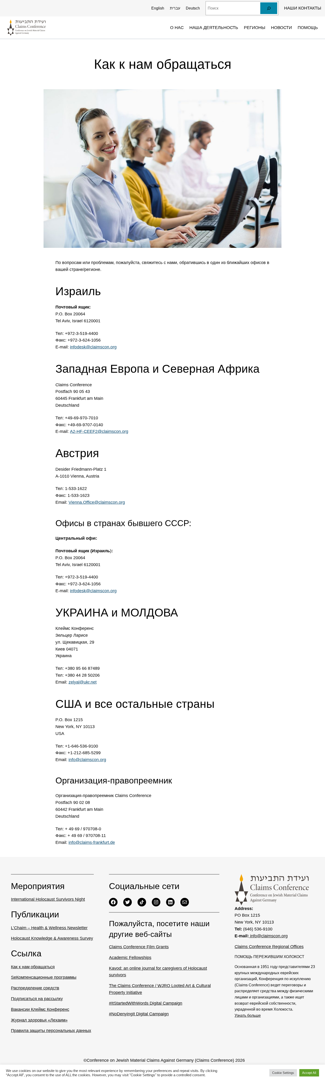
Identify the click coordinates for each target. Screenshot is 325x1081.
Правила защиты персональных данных (51, 1030)
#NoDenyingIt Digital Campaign (139, 1014)
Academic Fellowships (130, 957)
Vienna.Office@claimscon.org (97, 502)
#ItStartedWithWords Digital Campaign (145, 1003)
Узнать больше (248, 1015)
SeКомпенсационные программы (43, 977)
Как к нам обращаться (33, 966)
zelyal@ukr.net (83, 682)
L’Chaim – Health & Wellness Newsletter (49, 927)
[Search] (268, 8)
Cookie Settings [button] (283, 1073)
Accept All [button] (309, 1073)
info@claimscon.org (87, 759)
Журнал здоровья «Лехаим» (39, 1020)
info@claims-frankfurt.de (92, 842)
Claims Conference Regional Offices (269, 946)
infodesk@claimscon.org (93, 347)
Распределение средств (35, 988)
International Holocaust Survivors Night (48, 899)
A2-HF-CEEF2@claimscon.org (99, 431)
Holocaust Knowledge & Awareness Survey (52, 938)
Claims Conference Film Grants (139, 946)
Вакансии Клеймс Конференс (40, 1009)
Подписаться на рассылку (37, 998)
